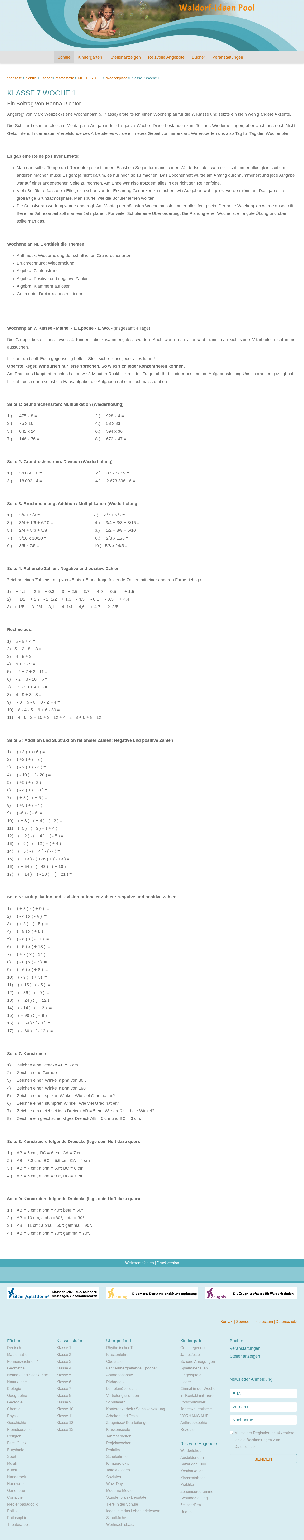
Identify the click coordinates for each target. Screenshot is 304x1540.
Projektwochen (118, 1443)
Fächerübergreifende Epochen (132, 1368)
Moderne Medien (120, 1490)
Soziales (113, 1477)
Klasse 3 (64, 1362)
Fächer (46, 78)
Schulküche (116, 1518)
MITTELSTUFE (90, 78)
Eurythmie (15, 1450)
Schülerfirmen (118, 1457)
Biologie (14, 1389)
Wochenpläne (116, 78)
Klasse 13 (65, 1429)
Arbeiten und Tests (122, 1416)
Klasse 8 (64, 1395)
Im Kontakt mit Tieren (198, 1395)
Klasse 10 (65, 1409)
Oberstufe (114, 1362)
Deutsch (14, 1348)
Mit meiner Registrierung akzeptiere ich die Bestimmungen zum (264, 1440)
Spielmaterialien (194, 1368)
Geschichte (16, 1423)
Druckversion (168, 1263)
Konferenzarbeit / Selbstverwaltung (135, 1409)
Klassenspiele (118, 1429)
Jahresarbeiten (118, 1436)
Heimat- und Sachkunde (27, 1375)
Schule (64, 57)
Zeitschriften (190, 1505)
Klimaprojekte (117, 1463)
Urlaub (186, 1512)
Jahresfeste (190, 1355)
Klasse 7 (64, 1389)
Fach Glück (16, 1443)
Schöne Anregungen (197, 1362)
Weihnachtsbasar (121, 1524)
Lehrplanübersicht (121, 1389)
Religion (14, 1436)
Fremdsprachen (20, 1429)
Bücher (198, 57)
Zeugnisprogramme (196, 1491)
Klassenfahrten (193, 1478)
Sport (11, 1457)
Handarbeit (16, 1477)
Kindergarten (90, 57)
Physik (13, 1416)
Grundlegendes (193, 1348)
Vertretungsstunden (122, 1395)
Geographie (17, 1395)
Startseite (14, 78)
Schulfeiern (115, 1402)
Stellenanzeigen (125, 57)
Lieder (185, 1382)
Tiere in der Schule (122, 1504)
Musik (12, 1463)
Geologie (15, 1402)
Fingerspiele (190, 1375)
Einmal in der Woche (197, 1389)
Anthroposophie (119, 1375)
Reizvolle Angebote (166, 57)
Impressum (264, 1322)
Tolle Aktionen (118, 1470)
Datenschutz (286, 1322)
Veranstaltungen (227, 57)
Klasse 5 (64, 1375)
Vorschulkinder (192, 1402)
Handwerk (15, 1484)
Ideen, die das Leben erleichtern (133, 1511)
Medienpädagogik (22, 1504)
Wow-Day (114, 1484)
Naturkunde (17, 1382)
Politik (12, 1511)
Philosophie (17, 1518)
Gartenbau (16, 1490)
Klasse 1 (64, 1348)
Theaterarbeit (18, 1524)
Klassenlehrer (118, 1355)
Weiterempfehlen (139, 1263)
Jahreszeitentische (196, 1409)
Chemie (13, 1409)
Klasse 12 (65, 1423)
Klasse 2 (64, 1355)
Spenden (244, 1322)
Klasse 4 (64, 1368)
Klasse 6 (64, 1382)
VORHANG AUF (194, 1416)
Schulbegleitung (194, 1498)
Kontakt (227, 1322)
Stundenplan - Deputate (126, 1497)
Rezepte (187, 1429)
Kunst (12, 1470)
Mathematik (65, 78)
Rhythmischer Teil (121, 1348)
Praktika (113, 1450)
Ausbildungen (192, 1457)
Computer (15, 1497)
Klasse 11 (65, 1416)
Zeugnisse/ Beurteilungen (128, 1423)
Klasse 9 (64, 1402)
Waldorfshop (190, 1451)
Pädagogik (115, 1382)
